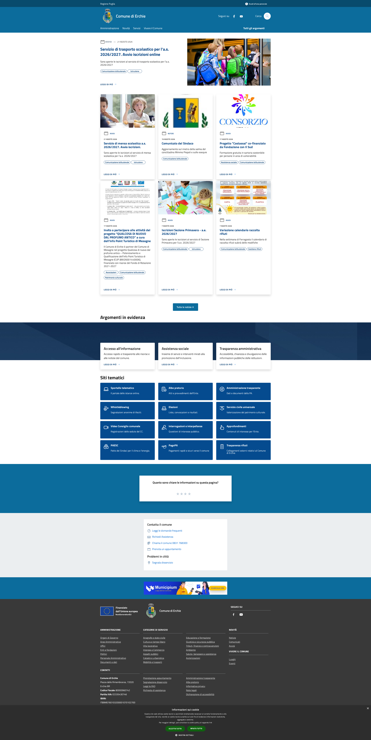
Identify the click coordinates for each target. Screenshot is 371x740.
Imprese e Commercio (153, 650)
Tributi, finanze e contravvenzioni (202, 646)
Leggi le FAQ (149, 686)
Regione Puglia (107, 4)
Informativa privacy (195, 686)
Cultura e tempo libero (154, 642)
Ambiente (191, 650)
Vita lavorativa (150, 646)
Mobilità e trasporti (152, 662)
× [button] (368, 708)
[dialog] (185, 722)
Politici (103, 654)
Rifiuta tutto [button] (196, 728)
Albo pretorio (192, 682)
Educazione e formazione (198, 637)
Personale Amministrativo (113, 658)
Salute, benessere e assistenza (201, 654)
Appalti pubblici (150, 654)
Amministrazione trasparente (200, 678)
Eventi (232, 663)
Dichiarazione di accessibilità (200, 694)
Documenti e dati (108, 662)
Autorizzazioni (193, 658)
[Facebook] (233, 16)
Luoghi (232, 659)
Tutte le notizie (184, 307)
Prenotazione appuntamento (157, 678)
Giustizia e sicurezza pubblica (200, 642)
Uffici (102, 646)
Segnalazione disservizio (155, 682)
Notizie (171, 133)
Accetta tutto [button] (175, 728)
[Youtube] (240, 16)
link (210, 722)
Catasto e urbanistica (153, 658)
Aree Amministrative (110, 642)
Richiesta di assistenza (154, 690)
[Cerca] (267, 16)
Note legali (191, 690)
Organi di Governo (109, 637)
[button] (185, 735)
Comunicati (234, 642)
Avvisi (108, 41)
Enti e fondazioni (108, 650)
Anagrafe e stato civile (154, 637)
